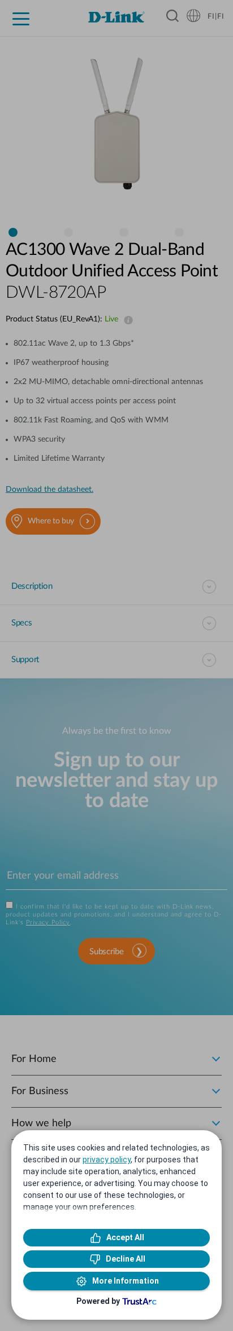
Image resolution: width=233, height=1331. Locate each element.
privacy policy (107, 1159)
